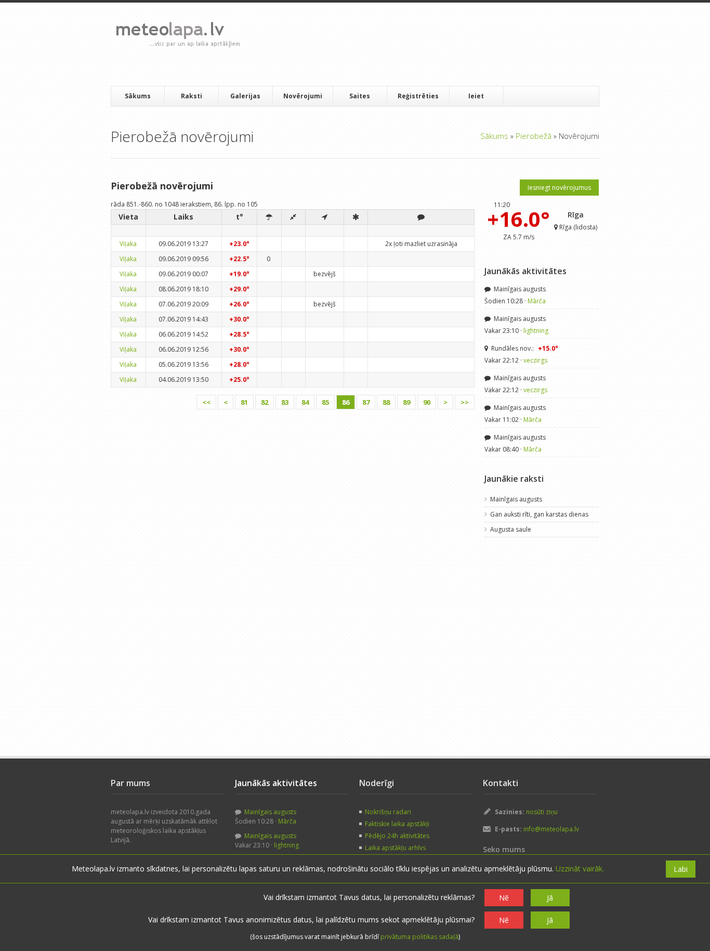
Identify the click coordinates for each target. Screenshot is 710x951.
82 (264, 402)
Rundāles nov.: (524, 348)
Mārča (537, 301)
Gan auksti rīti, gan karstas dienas (539, 514)
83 (284, 402)
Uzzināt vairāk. (580, 868)
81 (244, 402)
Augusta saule (510, 529)
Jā (550, 898)
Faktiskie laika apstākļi (397, 823)
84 (305, 402)
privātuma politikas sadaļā (419, 936)
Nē (504, 898)
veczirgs (535, 360)
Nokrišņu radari (388, 811)
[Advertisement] (438, 44)
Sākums (138, 96)
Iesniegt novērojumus (559, 187)
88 (386, 402)
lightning (535, 330)
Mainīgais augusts (519, 289)
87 (366, 402)
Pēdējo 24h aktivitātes (397, 835)
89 (406, 402)
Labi (681, 869)
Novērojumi (302, 96)
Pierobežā (533, 136)
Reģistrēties (418, 96)
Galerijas (245, 96)
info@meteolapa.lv (551, 829)
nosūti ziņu (542, 811)
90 (426, 402)
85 (325, 402)
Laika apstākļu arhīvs (395, 847)
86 (345, 402)
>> (465, 402)
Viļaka (128, 243)
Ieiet (476, 96)
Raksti (191, 96)
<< (206, 402)
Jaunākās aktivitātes (525, 271)
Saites (359, 96)
